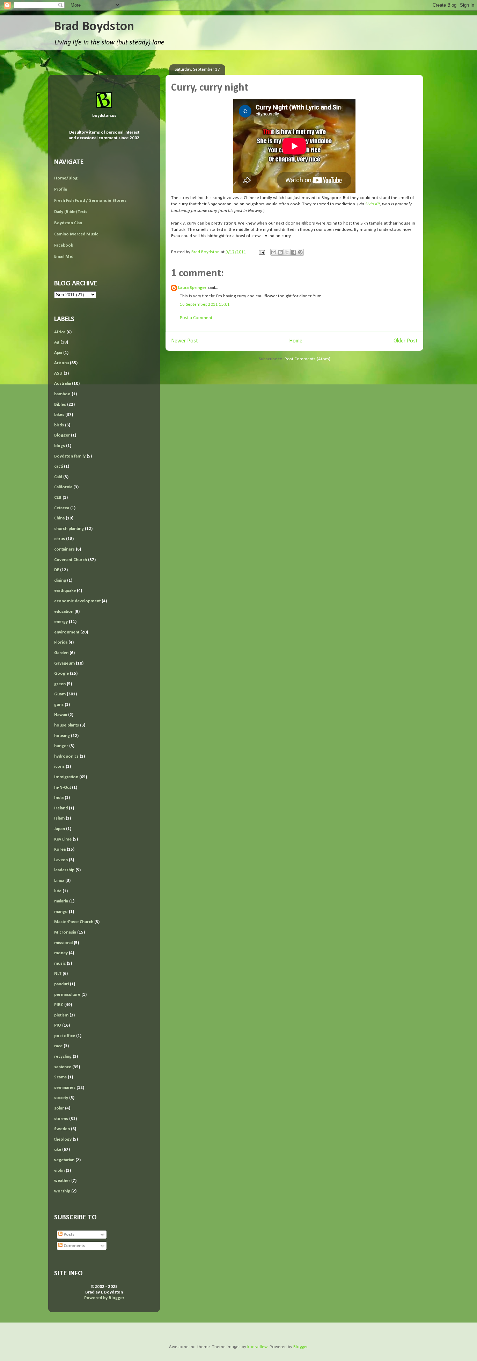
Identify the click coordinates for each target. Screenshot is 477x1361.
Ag (56, 342)
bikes (59, 414)
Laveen (61, 860)
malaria (61, 901)
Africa (59, 332)
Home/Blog (66, 178)
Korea (60, 849)
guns (59, 704)
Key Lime (63, 839)
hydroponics (66, 756)
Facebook (63, 245)
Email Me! (64, 256)
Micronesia (65, 932)
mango (61, 911)
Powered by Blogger (104, 1298)
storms (61, 1119)
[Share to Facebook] (293, 252)
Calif (58, 477)
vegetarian (64, 1160)
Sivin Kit (372, 204)
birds (59, 425)
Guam (60, 694)
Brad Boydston (94, 27)
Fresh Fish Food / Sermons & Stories (90, 200)
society (61, 1098)
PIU (57, 1025)
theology (63, 1139)
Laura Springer (192, 287)
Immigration (66, 777)
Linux (59, 880)
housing (62, 735)
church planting (69, 528)
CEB (57, 497)
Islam (59, 818)
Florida (60, 642)
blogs (59, 446)
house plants (66, 725)
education (63, 611)
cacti (58, 466)
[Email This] (273, 252)
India (59, 797)
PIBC (58, 1004)
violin (59, 1170)
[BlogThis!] (280, 252)
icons (59, 766)
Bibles (60, 404)
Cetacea (61, 508)
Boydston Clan (68, 223)
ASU (58, 373)
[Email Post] (261, 252)
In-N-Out (62, 787)
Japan (59, 829)
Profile (60, 189)
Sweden (62, 1129)
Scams (60, 1077)
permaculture (67, 994)
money (61, 953)
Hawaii (60, 715)
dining (60, 580)
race (58, 1046)
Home (295, 341)
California (63, 487)
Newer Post (184, 341)
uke (57, 1149)
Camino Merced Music (76, 234)
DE (56, 570)
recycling (63, 1056)
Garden (61, 653)
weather (62, 1180)
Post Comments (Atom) (307, 359)
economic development (77, 601)
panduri (61, 984)
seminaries (64, 1087)
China (59, 518)
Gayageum (64, 663)
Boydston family (70, 456)
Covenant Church (70, 560)
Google (61, 673)
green (60, 684)
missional (63, 943)
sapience (62, 1067)
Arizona (61, 363)
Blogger (62, 435)
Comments (74, 1245)
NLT (57, 973)
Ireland (61, 808)
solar (59, 1108)
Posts (68, 1234)
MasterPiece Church (73, 922)
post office (64, 1036)
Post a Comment (196, 318)
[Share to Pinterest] (300, 252)
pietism (61, 1015)
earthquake (65, 590)
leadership (64, 870)
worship (62, 1191)
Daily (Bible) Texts (70, 212)
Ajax (58, 352)
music (60, 963)
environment (66, 632)
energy (61, 621)
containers (64, 549)
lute (57, 891)
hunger (61, 746)
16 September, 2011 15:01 (205, 304)
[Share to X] (287, 252)
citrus (59, 539)
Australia (62, 383)
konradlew (257, 1347)
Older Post (406, 341)
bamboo (62, 394)
